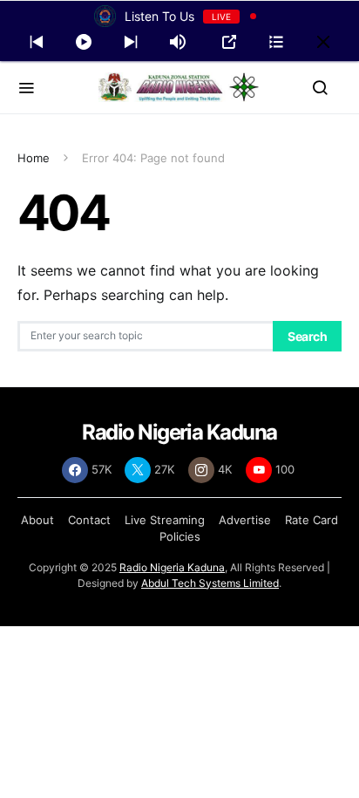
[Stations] (276, 41)
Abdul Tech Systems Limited (210, 583)
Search (307, 336)
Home (33, 158)
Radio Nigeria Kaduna (172, 567)
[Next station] (36, 41)
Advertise (245, 520)
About (37, 520)
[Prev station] (130, 41)
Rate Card (311, 520)
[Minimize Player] (323, 41)
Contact (89, 520)
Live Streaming (165, 520)
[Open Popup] (229, 41)
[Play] (83, 41)
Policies (179, 536)
